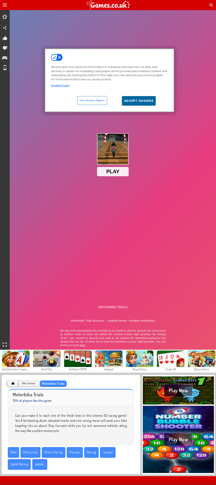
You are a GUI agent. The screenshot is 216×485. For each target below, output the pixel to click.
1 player (108, 452)
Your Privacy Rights (92, 100)
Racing (91, 452)
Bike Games (28, 383)
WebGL (40, 464)
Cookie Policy (60, 85)
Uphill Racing (19, 464)
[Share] (5, 28)
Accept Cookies (138, 101)
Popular (74, 452)
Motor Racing (54, 452)
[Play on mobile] (5, 68)
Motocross (30, 452)
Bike (13, 452)
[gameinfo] (5, 58)
